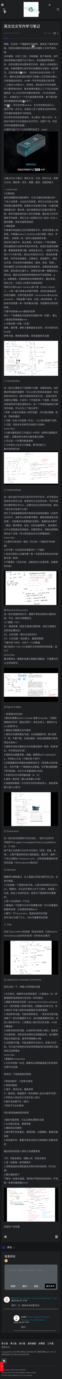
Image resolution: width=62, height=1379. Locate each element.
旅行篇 (22, 1343)
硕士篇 (5, 1343)
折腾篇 (42, 1343)
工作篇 (50, 1343)
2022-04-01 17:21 (21, 1322)
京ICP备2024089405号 (27, 1352)
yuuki (23, 1316)
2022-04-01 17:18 (19, 1300)
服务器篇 (32, 1343)
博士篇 (13, 1343)
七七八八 (6, 1347)
